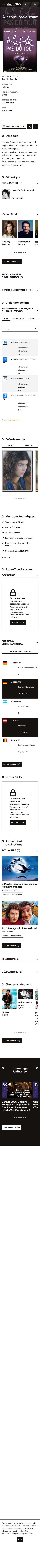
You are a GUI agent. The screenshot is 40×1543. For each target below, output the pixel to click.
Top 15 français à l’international (19, 928)
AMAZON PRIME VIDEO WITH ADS (19, 361)
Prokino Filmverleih (26, 687)
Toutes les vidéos (11, 1127)
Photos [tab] (11, 445)
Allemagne (16, 663)
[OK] (20, 1539)
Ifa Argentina (23, 706)
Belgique (15, 740)
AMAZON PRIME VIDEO (20, 342)
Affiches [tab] (29, 445)
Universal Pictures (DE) (27, 668)
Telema (5, 87)
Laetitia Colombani (10, 79)
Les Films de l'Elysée (26, 745)
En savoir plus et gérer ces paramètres (17, 1533)
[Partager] (29, 126)
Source (5, 420)
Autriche (15, 721)
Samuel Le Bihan (24, 243)
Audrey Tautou (6, 243)
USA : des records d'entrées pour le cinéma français (20, 885)
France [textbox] (7, 329)
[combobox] (20, 329)
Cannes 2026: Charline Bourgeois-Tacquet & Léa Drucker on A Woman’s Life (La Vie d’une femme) (16, 1106)
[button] (30, 453)
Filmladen (22, 725)
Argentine (16, 701)
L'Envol (6, 1012)
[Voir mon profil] (35, 4)
